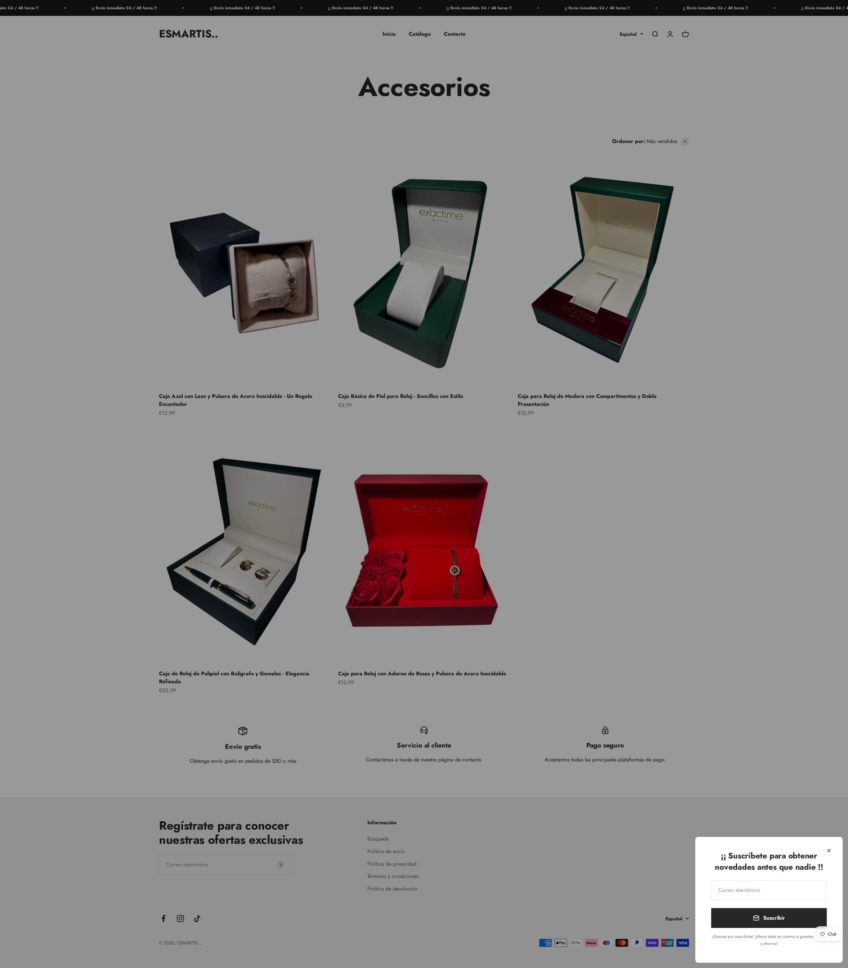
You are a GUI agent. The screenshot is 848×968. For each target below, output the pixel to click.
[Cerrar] (829, 850)
